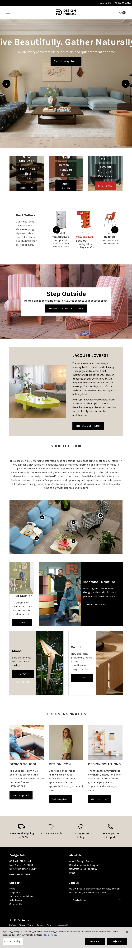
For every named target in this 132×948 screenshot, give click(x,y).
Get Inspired (21, 795)
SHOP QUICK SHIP (66, 187)
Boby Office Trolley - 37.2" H (86, 246)
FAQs (12, 888)
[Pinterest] (19, 920)
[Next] (126, 84)
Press (72, 872)
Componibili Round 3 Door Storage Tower (61, 243)
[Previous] (6, 84)
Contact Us (106, 3)
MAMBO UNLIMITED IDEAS (66, 308)
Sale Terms (15, 900)
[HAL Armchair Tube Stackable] (110, 220)
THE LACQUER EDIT (88, 425)
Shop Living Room (66, 61)
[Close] (126, 932)
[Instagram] (28, 920)
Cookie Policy (50, 935)
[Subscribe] (119, 900)
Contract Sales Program (83, 868)
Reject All (117, 941)
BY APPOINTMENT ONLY (23, 868)
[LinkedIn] (23, 920)
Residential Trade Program (84, 864)
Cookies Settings (13, 941)
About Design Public (81, 861)
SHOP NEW (27, 187)
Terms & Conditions (21, 896)
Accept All (95, 941)
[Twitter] (15, 920)
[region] (66, 83)
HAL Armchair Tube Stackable (110, 242)
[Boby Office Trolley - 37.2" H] (86, 220)
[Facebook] (10, 920)
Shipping (14, 892)
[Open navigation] (7, 13)
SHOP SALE (105, 185)
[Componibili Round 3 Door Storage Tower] (61, 220)
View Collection (22, 624)
